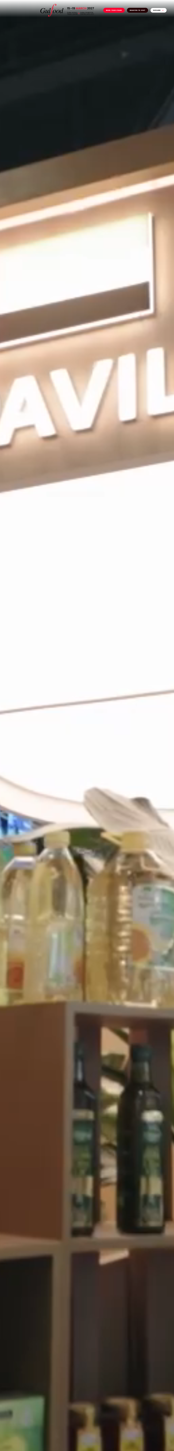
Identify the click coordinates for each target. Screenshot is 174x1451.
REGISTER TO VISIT (137, 10)
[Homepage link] (67, 10)
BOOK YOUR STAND (114, 10)
